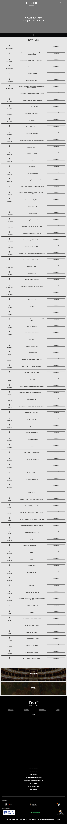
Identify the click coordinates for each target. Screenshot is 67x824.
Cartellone (42, 35)
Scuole (57, 709)
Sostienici (26, 709)
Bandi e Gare (33, 772)
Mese (12, 35)
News (33, 763)
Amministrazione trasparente (34, 777)
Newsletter (33, 783)
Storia (33, 688)
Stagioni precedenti (33, 766)
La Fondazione (33, 673)
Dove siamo (10, 709)
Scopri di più (56, 46)
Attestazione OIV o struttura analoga (33, 780)
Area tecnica (33, 774)
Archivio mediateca (33, 769)
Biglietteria (42, 709)
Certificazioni (33, 789)
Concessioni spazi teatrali (34, 786)
